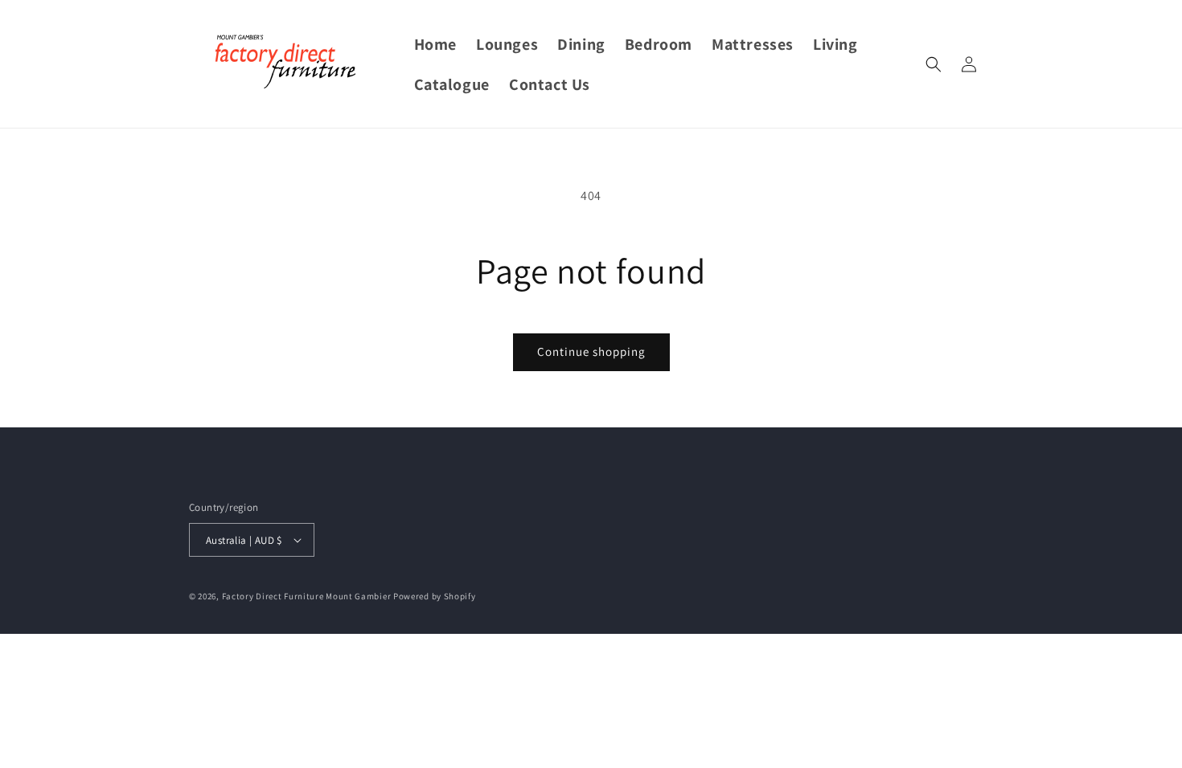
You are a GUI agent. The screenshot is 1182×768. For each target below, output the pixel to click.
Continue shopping (591, 351)
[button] (933, 64)
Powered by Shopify (434, 596)
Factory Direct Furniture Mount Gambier (307, 596)
